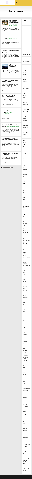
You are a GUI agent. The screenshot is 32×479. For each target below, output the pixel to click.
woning (24, 465)
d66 (23, 216)
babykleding (25, 195)
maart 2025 (25, 99)
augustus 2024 (25, 111)
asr (23, 190)
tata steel (24, 419)
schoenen (24, 385)
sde (13, 126)
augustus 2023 (25, 132)
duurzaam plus (25, 232)
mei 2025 (24, 95)
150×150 (24, 148)
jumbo (24, 322)
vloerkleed (25, 448)
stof (23, 408)
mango (24, 348)
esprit (24, 276)
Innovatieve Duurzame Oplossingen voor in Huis (10, 51)
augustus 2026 (25, 68)
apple (24, 181)
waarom (24, 451)
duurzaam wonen (26, 234)
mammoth (25, 346)
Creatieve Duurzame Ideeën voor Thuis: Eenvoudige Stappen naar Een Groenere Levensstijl (14, 22)
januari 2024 (25, 123)
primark (24, 370)
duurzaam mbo (25, 230)
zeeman (24, 470)
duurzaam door (25, 228)
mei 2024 (24, 116)
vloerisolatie (25, 446)
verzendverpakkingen (26, 444)
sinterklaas (25, 397)
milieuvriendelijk (25, 355)
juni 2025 (24, 93)
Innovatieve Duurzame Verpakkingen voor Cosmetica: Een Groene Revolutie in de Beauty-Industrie (26, 51)
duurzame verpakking (25, 263)
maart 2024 (25, 120)
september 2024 (26, 109)
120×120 (24, 146)
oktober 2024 (25, 107)
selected (24, 395)
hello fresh (25, 307)
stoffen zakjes (25, 409)
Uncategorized (15, 25)
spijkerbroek (25, 404)
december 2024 (25, 104)
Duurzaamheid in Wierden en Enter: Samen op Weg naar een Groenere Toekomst (10, 36)
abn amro (24, 171)
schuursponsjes (25, 390)
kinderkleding (25, 330)
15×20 (24, 149)
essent (24, 277)
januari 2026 (25, 81)
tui (23, 433)
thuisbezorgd (25, 428)
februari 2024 (25, 122)
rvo (13, 98)
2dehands (24, 153)
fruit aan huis (25, 286)
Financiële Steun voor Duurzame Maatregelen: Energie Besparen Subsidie (10, 139)
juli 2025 (24, 91)
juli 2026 (24, 70)
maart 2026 (25, 77)
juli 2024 (24, 113)
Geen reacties (9, 38)
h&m (24, 304)
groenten (24, 295)
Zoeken (24, 20)
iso (23, 318)
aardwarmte (25, 169)
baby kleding (25, 194)
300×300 (24, 155)
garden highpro (25, 290)
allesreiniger (25, 178)
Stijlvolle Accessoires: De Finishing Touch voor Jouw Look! (26, 46)
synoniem (24, 414)
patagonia (24, 363)
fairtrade (24, 281)
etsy (24, 279)
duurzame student (26, 260)
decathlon (24, 221)
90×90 (24, 167)
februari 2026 (25, 79)
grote (24, 299)
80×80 (24, 165)
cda (23, 209)
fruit (23, 284)
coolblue (24, 212)
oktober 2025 (25, 86)
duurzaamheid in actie (25, 236)
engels (24, 274)
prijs (23, 369)
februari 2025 (25, 100)
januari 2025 (25, 102)
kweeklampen (25, 339)
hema (24, 309)
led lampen (25, 341)
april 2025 (24, 97)
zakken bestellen (26, 468)
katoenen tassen (26, 329)
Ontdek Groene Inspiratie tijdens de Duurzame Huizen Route (9, 110)
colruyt (24, 211)
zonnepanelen (16, 126)
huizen (24, 311)
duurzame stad (25, 259)
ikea (23, 313)
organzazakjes (25, 362)
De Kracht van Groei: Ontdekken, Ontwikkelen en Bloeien (26, 41)
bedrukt (24, 202)
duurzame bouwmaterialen (26, 246)
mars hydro (25, 352)
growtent (24, 302)
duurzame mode (25, 255)
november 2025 (25, 84)
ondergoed (25, 360)
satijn (24, 383)
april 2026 (24, 76)
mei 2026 (24, 74)
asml (24, 185)
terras (24, 423)
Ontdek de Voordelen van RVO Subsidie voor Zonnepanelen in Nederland (10, 96)
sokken (24, 402)
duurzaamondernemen (27, 240)
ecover (24, 268)
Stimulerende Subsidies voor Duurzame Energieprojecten (10, 154)
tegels (24, 421)
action (24, 172)
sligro (24, 399)
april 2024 (24, 118)
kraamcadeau (25, 336)
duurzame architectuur (25, 243)
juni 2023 (24, 136)
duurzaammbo (25, 238)
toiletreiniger (25, 430)
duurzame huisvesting (25, 250)
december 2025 (25, 83)
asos (24, 188)
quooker (24, 372)
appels (24, 179)
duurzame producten (26, 257)
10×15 (24, 144)
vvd (23, 449)
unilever (24, 439)
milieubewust (25, 353)
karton (24, 325)
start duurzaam (25, 406)
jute (23, 323)
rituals (24, 376)
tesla (13, 68)
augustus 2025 (25, 90)
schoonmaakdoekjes (26, 388)
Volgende (10, 167)
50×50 (24, 162)
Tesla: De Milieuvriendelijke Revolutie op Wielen (13, 65)
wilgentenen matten (26, 458)
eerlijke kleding (25, 270)
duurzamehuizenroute (5, 113)
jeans (24, 320)
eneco (24, 272)
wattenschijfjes (25, 455)
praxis (24, 367)
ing (23, 314)
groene (24, 293)
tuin (23, 435)
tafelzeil (24, 416)
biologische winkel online (26, 207)
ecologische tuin (25, 267)
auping (24, 192)
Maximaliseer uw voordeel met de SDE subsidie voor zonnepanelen (9, 125)
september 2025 (26, 88)
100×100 (24, 142)
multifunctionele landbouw (25, 358)
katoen (24, 327)
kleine (24, 332)
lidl (23, 343)
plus (23, 365)
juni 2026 (24, 72)
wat (23, 453)
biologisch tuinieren (26, 204)
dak (23, 218)
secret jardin (25, 393)
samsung (24, 381)
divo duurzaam (25, 223)
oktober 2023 (25, 129)
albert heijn (25, 174)
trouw (24, 432)
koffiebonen (25, 334)
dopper (24, 225)
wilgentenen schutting (25, 461)
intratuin (24, 316)
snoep (24, 400)
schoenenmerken (26, 386)
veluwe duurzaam (26, 442)
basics (24, 199)
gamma (24, 288)
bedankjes (24, 201)
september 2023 (26, 130)
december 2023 (25, 125)
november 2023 (25, 127)
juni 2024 (24, 114)
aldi (23, 176)
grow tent (24, 300)
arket (24, 183)
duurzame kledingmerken (25, 253)
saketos (24, 379)
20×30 (24, 151)
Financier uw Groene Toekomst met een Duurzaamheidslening (10, 81)
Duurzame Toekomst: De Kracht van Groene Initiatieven (26, 37)
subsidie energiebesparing (26, 412)
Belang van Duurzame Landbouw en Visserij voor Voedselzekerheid (26, 32)
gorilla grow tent (26, 291)
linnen (24, 345)
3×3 (23, 156)
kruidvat (24, 337)
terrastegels (25, 425)
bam (24, 197)
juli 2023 (24, 134)
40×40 (24, 158)
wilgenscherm (25, 456)
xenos (24, 466)
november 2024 (25, 106)
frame (24, 283)
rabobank (24, 374)
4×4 (23, 160)
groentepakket (25, 297)
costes (24, 214)
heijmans (24, 306)
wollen (24, 463)
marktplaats (25, 350)
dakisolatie (25, 219)
